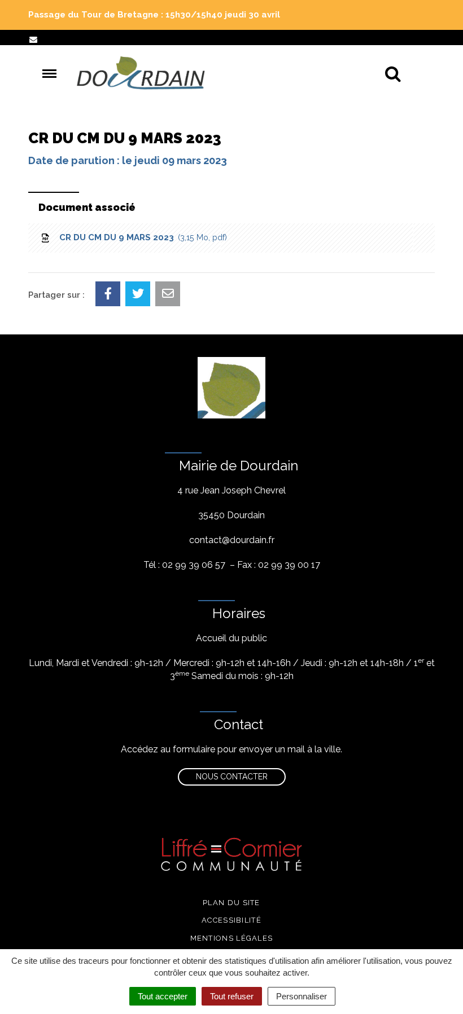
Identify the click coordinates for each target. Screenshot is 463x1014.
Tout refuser (232, 996)
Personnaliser (301, 996)
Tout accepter (162, 996)
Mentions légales (231, 938)
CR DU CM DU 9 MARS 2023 (141, 237)
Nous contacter (232, 776)
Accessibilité (231, 920)
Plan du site (231, 902)
